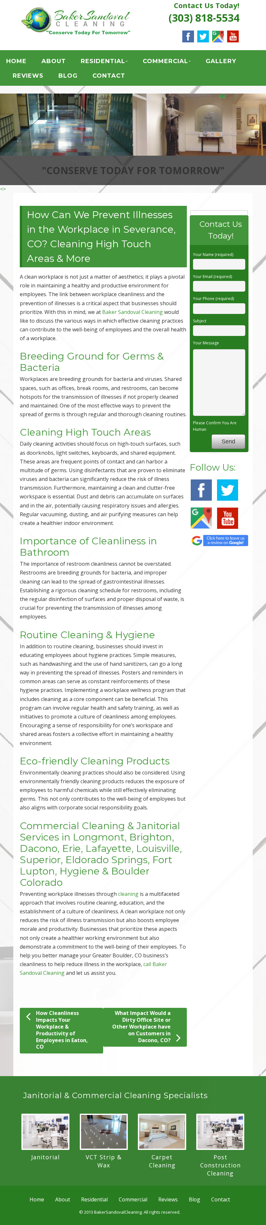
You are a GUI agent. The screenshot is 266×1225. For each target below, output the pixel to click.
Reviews (28, 75)
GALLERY (221, 61)
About (54, 61)
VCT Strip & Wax (104, 1161)
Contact (108, 75)
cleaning (128, 893)
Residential (103, 61)
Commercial (165, 61)
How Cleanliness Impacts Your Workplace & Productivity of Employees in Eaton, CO (62, 1029)
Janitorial (45, 1157)
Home (16, 61)
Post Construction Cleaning (220, 1165)
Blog (68, 75)
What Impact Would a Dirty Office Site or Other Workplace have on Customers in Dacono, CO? (141, 1026)
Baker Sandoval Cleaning (132, 312)
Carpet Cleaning (162, 1161)
